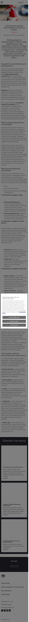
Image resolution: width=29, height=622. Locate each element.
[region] (14, 311)
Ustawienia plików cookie (14, 317)
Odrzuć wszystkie (14, 325)
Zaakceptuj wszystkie (14, 321)
